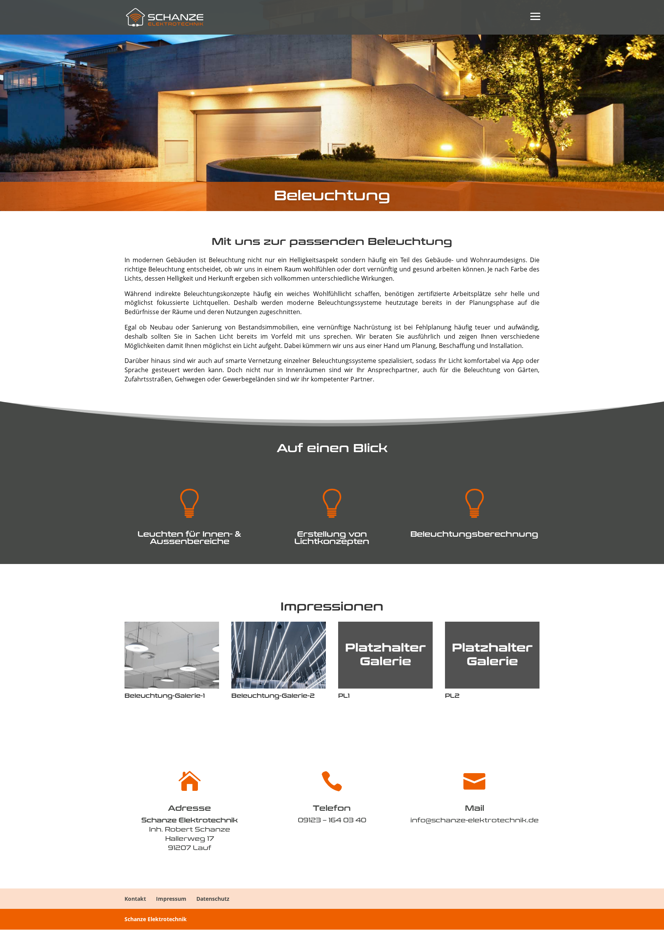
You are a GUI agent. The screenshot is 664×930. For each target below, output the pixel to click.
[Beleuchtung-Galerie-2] (278, 686)
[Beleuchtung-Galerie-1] (171, 686)
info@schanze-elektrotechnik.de (474, 819)
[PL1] (385, 686)
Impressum (171, 898)
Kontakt (135, 898)
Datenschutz (212, 898)
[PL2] (492, 686)
